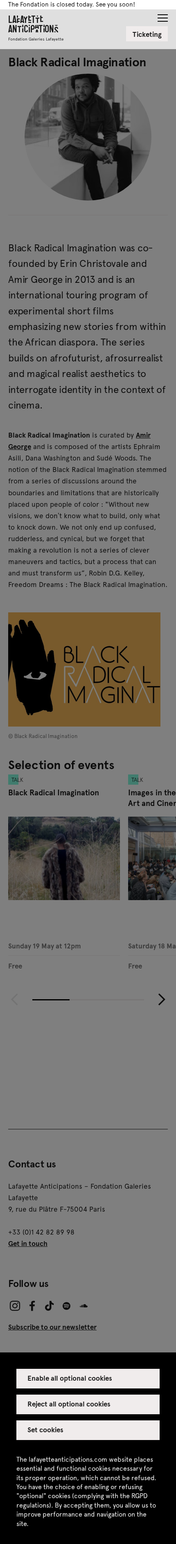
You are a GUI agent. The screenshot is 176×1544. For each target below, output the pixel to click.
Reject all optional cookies (69, 1404)
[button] (163, 15)
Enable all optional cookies (70, 1378)
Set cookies (45, 1429)
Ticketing (147, 34)
